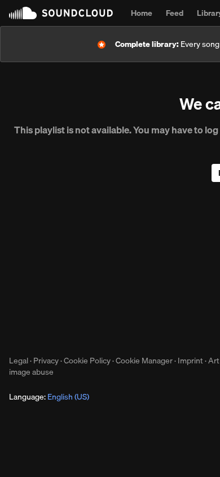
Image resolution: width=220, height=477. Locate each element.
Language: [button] (49, 397)
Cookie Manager (144, 360)
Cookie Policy (87, 360)
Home (141, 13)
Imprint (190, 360)
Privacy (46, 360)
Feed (174, 13)
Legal (18, 360)
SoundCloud (61, 13)
